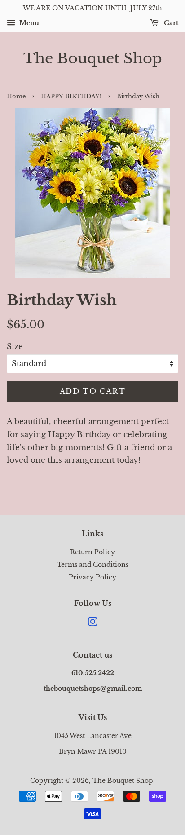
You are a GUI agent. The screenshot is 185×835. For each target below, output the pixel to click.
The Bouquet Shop (92, 58)
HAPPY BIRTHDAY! (71, 96)
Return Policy (92, 552)
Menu (28, 23)
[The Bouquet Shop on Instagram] (92, 623)
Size (15, 346)
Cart (170, 23)
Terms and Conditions (92, 565)
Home (16, 96)
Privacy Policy (92, 577)
